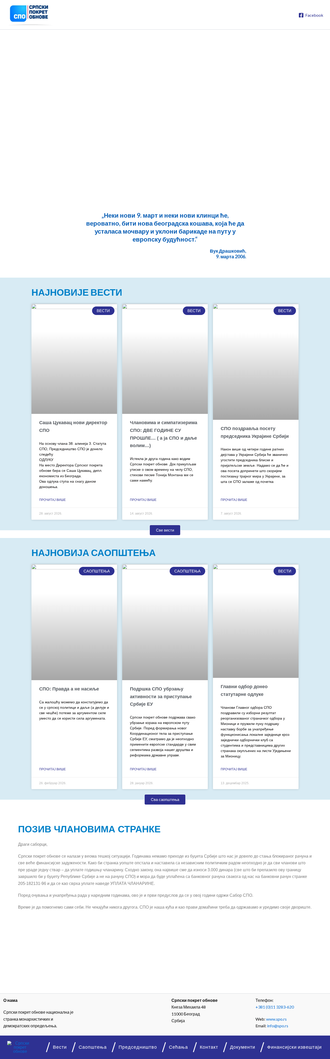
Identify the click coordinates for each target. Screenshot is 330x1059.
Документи (242, 1047)
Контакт (209, 1047)
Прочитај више (52, 500)
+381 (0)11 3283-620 (274, 1006)
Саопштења (93, 1047)
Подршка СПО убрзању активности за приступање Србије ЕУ (161, 696)
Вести (60, 1047)
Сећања (178, 1047)
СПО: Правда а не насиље (69, 688)
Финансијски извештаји (294, 1047)
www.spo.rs (276, 1019)
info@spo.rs (277, 1025)
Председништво (138, 1047)
